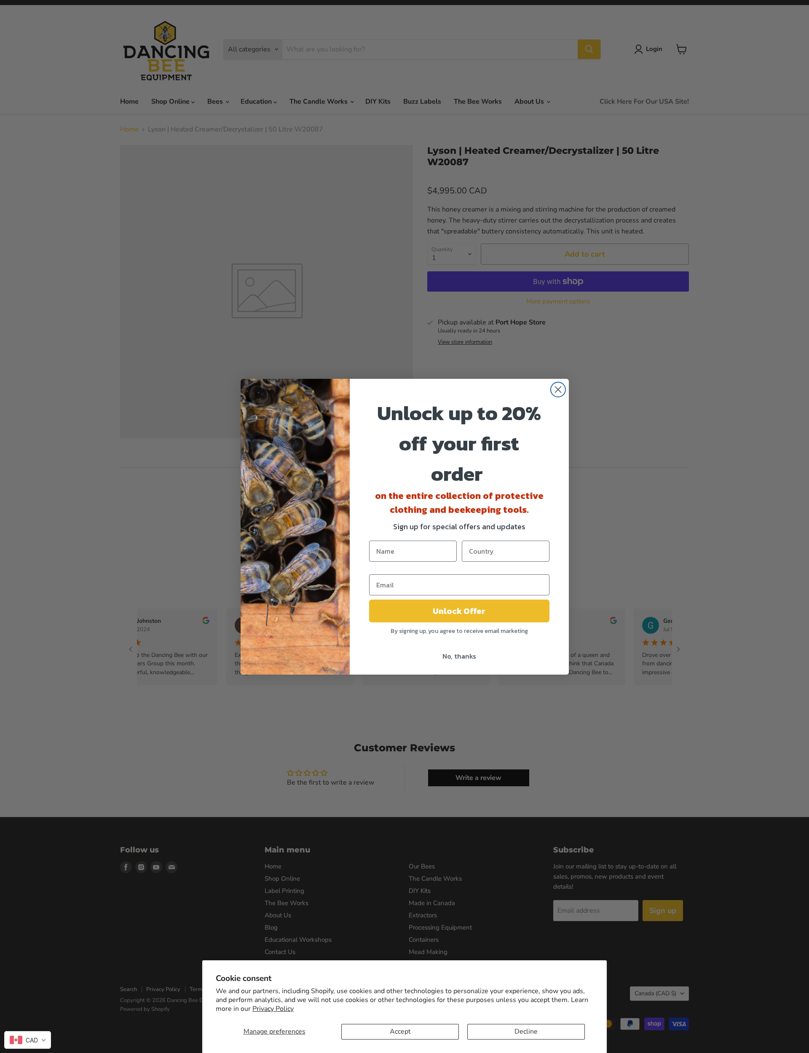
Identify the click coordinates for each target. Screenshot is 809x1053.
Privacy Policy (273, 1008)
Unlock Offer (459, 611)
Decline (526, 1031)
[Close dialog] (558, 389)
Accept (400, 1031)
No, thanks (459, 656)
